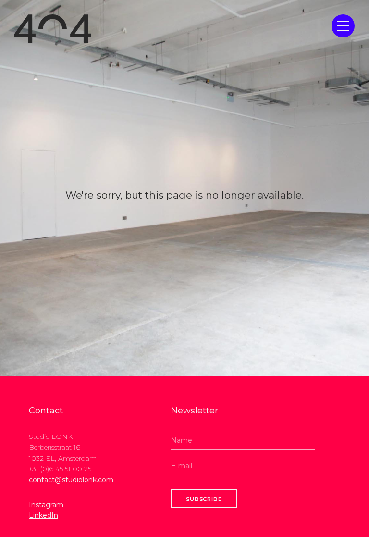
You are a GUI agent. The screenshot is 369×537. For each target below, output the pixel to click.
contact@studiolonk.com (71, 479)
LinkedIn (43, 515)
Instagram (46, 504)
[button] (343, 25)
